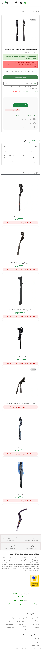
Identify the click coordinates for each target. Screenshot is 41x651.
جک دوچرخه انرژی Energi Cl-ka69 (20, 216)
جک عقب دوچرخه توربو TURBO (20, 447)
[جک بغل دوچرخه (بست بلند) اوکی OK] (20, 522)
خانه (37, 11)
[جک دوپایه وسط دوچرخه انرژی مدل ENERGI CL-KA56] (20, 385)
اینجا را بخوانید (17, 92)
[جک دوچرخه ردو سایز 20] (20, 338)
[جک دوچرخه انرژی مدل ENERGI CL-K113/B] (20, 291)
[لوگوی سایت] (20, 3)
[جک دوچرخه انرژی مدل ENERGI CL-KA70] (20, 244)
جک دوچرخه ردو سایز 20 (20, 357)
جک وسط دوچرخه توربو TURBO (20, 494)
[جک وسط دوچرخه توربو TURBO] (20, 475)
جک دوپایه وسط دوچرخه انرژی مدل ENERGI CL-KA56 (20, 404)
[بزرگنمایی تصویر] (34, 39)
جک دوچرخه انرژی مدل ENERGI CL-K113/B (20, 310)
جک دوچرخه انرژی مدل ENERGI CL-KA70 (20, 263)
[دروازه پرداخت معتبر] (34, 581)
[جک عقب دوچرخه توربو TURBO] (20, 428)
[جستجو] (2, 3)
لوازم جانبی (31, 11)
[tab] (34, 141)
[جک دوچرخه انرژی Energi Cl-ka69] (20, 197)
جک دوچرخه (23, 11)
